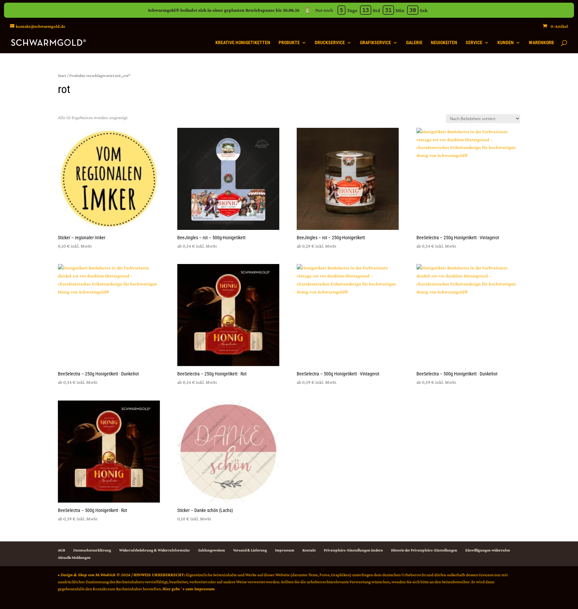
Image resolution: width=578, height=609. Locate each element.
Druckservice (330, 42)
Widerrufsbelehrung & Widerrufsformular (154, 550)
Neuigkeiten (444, 42)
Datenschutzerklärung (92, 550)
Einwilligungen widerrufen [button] (487, 550)
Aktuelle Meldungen (74, 557)
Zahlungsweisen (211, 550)
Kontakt (309, 550)
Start (62, 75)
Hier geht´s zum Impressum (189, 588)
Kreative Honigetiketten (242, 42)
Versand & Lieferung (250, 550)
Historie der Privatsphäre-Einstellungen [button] (424, 550)
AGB (61, 550)
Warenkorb (541, 42)
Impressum (284, 550)
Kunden (505, 42)
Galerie (414, 42)
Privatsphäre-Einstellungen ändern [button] (353, 550)
